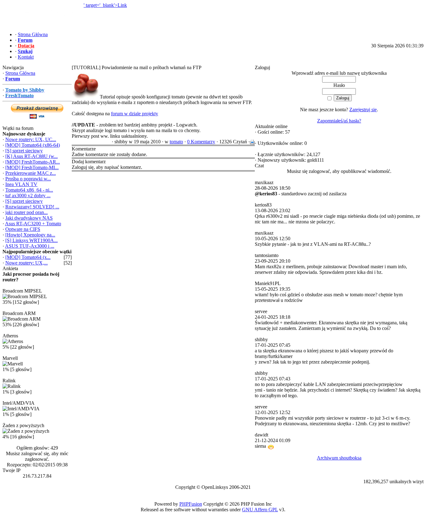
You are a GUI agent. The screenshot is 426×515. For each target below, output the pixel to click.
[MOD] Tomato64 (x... (28, 257)
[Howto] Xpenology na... (30, 234)
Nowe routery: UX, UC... (30, 139)
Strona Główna (20, 73)
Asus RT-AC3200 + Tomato (33, 223)
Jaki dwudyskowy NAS (29, 218)
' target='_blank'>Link (105, 5)
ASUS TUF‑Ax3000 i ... (29, 246)
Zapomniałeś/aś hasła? (339, 120)
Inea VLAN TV (21, 184)
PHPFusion (190, 504)
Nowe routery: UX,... (26, 262)
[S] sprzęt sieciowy (24, 150)
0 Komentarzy (201, 141)
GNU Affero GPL (260, 509)
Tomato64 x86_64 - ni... (29, 190)
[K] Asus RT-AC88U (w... (31, 156)
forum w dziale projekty (134, 113)
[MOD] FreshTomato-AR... (32, 162)
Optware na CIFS (22, 229)
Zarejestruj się (363, 109)
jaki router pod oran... (26, 212)
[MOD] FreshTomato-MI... (32, 167)
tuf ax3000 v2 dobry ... (28, 195)
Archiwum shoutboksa (339, 457)
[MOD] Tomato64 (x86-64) (32, 145)
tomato (176, 141)
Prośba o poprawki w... (28, 178)
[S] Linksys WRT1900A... (31, 240)
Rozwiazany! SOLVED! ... (32, 206)
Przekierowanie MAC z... (30, 173)
